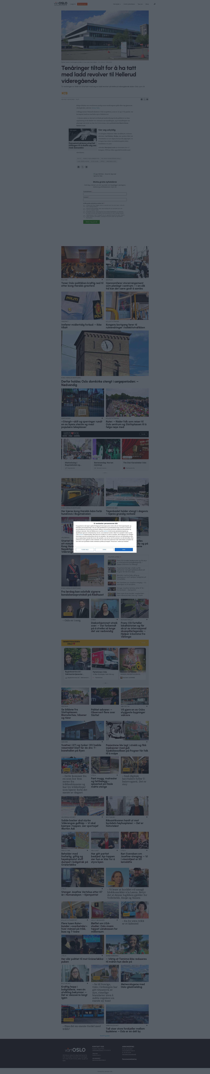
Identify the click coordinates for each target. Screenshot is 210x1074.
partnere (106, 531)
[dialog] (105, 537)
